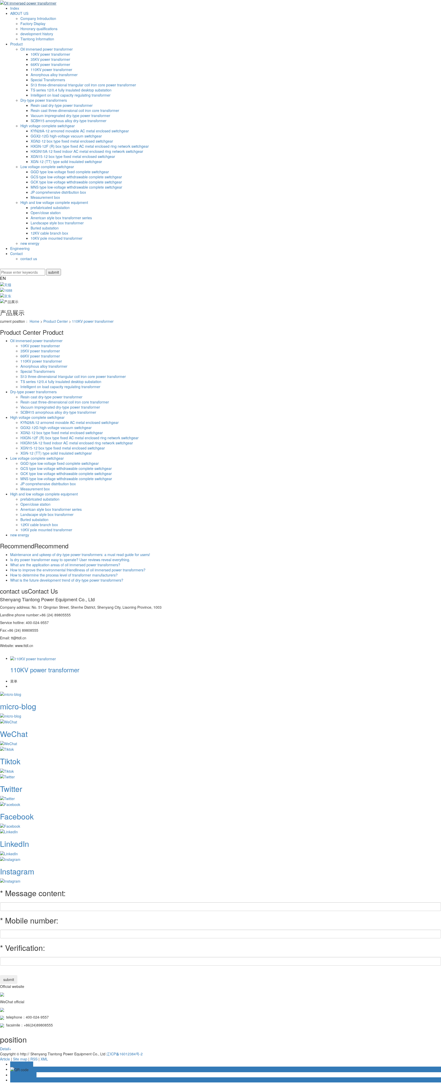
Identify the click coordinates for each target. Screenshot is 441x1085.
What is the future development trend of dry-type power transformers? (66, 580)
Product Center (55, 321)
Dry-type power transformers (43, 100)
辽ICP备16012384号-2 (124, 1053)
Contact (16, 253)
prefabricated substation (50, 207)
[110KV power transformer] (33, 658)
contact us (28, 258)
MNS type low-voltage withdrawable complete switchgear (76, 187)
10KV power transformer (50, 54)
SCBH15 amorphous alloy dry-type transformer (68, 120)
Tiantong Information (37, 38)
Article (5, 1058)
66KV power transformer (50, 64)
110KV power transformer (51, 69)
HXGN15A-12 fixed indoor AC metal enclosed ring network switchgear (87, 151)
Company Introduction (38, 18)
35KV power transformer (50, 59)
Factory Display (32, 23)
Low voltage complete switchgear (47, 166)
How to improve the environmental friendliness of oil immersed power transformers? (77, 569)
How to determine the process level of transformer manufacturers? (64, 575)
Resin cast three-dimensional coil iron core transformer (75, 110)
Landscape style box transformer (57, 222)
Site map (20, 1058)
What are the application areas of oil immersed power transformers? (65, 564)
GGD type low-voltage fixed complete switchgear (70, 171)
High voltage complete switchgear (47, 125)
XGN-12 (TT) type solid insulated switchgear (66, 161)
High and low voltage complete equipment (54, 202)
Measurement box (45, 197)
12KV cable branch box (49, 233)
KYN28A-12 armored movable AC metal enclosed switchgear (80, 130)
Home (34, 321)
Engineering (20, 248)
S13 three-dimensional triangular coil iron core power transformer (83, 84)
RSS (34, 1058)
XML (44, 1058)
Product (16, 44)
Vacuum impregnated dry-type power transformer (70, 115)
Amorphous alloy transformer (54, 74)
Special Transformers (48, 79)
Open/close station (46, 212)
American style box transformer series (61, 217)
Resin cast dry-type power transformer (62, 105)
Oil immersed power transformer (46, 49)
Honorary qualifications (38, 28)
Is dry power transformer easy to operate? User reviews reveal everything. (70, 559)
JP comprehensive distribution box (58, 192)
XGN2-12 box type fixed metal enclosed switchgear (72, 141)
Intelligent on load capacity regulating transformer (71, 95)
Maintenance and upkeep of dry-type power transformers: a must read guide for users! (80, 554)
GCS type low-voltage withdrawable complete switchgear (76, 176)
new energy (29, 243)
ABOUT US (19, 13)
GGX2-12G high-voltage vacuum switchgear (66, 135)
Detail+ (5, 1048)
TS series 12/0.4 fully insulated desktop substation (71, 90)
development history (36, 33)
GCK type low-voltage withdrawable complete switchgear (76, 181)
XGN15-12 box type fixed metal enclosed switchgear (73, 156)
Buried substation (45, 227)
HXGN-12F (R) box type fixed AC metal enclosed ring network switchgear (90, 146)
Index (14, 8)
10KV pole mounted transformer (56, 238)
